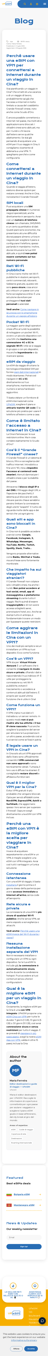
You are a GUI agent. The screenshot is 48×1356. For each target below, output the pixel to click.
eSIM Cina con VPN (16, 1016)
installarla (11, 885)
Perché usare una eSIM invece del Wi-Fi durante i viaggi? (23, 934)
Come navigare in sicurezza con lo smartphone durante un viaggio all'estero (22, 312)
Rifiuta (16, 1349)
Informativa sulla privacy (24, 1340)
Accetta (31, 1349)
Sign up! (24, 1247)
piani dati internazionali (26, 372)
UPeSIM (10, 404)
